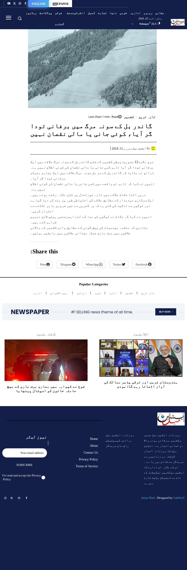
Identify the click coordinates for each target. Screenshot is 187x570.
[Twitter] (14, 3)
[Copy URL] (52, 148)
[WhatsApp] (83, 148)
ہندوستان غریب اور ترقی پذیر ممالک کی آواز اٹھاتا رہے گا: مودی (141, 384)
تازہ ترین (147, 117)
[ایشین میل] (154, 148)
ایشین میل (139, 148)
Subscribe (24, 465)
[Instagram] (20, 3)
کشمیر (129, 117)
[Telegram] (62, 148)
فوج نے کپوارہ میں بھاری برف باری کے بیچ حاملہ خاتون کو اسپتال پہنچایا (46, 388)
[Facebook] (25, 3)
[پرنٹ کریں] (73, 148)
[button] (19, 18)
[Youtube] (9, 3)
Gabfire (177, 497)
